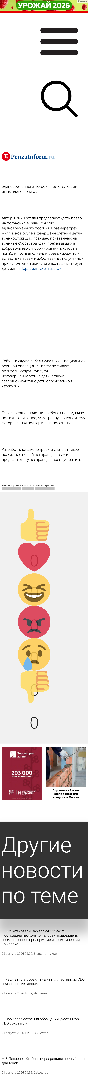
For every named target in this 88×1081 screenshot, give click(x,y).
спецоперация (45, 485)
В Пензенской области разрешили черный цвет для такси (43, 1060)
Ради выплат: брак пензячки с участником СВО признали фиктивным (43, 981)
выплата (28, 485)
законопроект (11, 485)
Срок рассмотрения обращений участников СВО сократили (40, 1021)
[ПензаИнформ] (28, 156)
